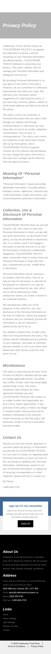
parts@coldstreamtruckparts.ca (23, 592)
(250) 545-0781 (16, 596)
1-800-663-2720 (19, 600)
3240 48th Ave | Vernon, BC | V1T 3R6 (20, 588)
